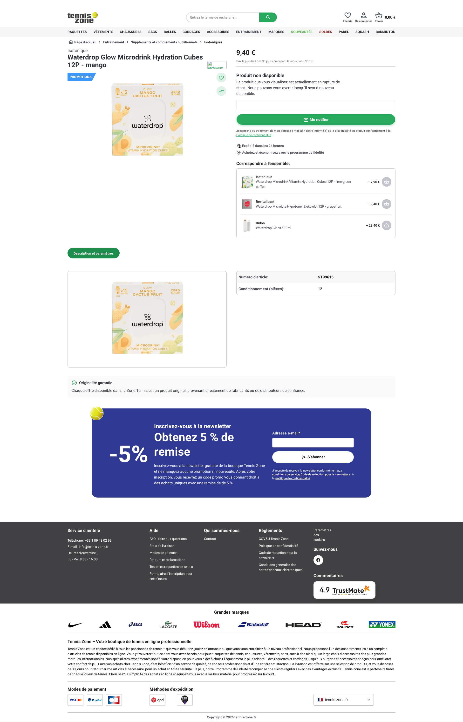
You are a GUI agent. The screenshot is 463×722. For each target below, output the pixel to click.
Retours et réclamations (167, 560)
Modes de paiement (164, 553)
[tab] (94, 253)
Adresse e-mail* (286, 433)
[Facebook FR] (318, 560)
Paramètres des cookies (318, 535)
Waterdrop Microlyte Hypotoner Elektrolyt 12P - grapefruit (299, 206)
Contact (210, 539)
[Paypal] (95, 700)
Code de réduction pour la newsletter (324, 474)
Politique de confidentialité (253, 135)
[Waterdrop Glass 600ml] (247, 225)
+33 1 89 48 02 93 (100, 4)
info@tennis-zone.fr (94, 547)
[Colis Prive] (185, 700)
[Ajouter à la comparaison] (221, 91)
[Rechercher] (268, 17)
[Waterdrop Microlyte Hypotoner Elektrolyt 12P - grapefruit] (247, 204)
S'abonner (316, 457)
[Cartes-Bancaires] (114, 700)
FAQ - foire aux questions (168, 539)
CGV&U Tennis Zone (273, 539)
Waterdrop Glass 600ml (273, 228)
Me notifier (319, 119)
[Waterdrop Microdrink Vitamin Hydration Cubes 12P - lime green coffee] (247, 182)
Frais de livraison (162, 546)
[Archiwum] (217, 65)
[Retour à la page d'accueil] (83, 17)
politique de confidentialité (292, 478)
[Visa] (75, 700)
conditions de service (286, 474)
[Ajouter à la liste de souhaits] (221, 77)
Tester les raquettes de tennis (171, 567)
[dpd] (157, 700)
